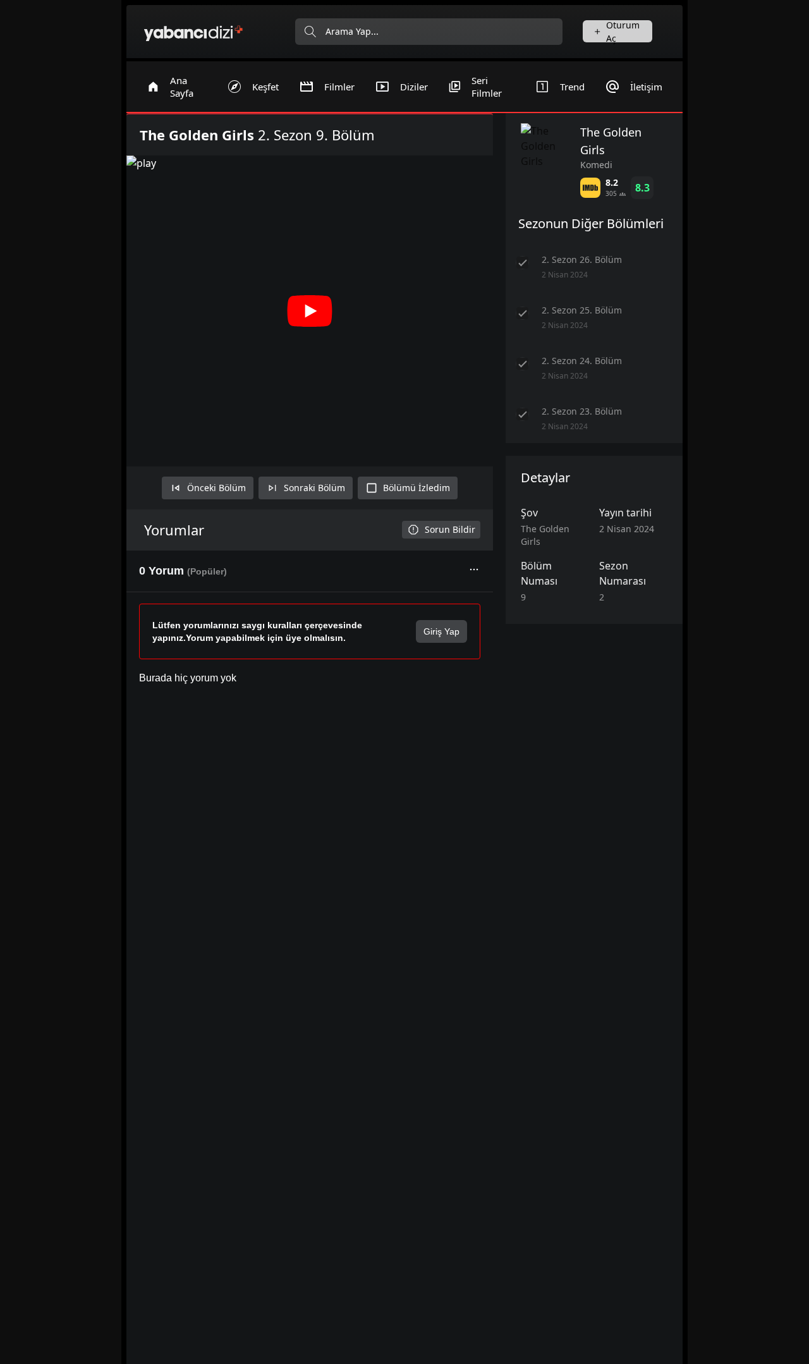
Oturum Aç (623, 31)
